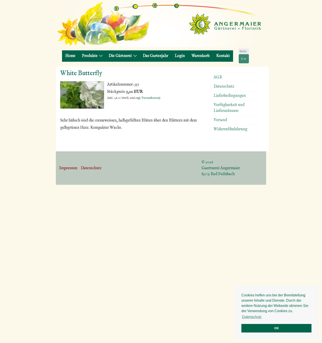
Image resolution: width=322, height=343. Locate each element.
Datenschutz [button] (252, 317)
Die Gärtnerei (120, 55)
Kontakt (223, 55)
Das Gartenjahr (155, 55)
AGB (218, 77)
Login (180, 55)
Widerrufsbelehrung (230, 129)
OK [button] (276, 328)
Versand (220, 120)
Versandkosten (150, 98)
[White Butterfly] (82, 107)
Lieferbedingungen (230, 95)
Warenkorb (200, 55)
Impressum (68, 168)
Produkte (89, 55)
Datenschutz (224, 86)
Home (70, 55)
